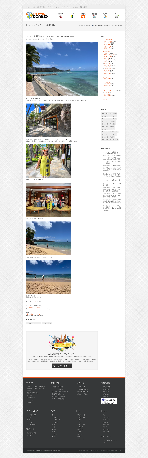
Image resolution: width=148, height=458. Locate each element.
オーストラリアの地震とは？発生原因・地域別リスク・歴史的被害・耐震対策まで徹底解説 (112, 189)
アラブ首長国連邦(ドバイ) (110, 440)
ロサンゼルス (107, 46)
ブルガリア (106, 424)
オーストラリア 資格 (108, 129)
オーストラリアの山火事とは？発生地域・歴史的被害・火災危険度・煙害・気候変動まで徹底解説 (112, 201)
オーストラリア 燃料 (108, 137)
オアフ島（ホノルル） (110, 90)
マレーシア (55, 434)
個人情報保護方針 (82, 391)
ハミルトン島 (107, 68)
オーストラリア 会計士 (108, 124)
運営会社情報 (83, 7)
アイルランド (81, 417)
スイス (79, 432)
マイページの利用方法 (58, 399)
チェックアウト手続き (58, 396)
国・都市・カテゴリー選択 (60, 391)
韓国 (53, 415)
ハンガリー (106, 417)
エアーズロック (108, 56)
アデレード (107, 53)
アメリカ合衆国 (107, 39)
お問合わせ (106, 394)
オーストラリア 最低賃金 (109, 118)
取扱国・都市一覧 (32, 393)
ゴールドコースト (109, 60)
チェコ (79, 436)
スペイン (80, 434)
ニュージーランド (32, 424)
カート (29, 402)
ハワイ (54, 39)
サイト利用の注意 (82, 389)
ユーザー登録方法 (57, 389)
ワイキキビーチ (46, 323)
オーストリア (81, 424)
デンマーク (80, 439)
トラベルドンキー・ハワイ (33, 314)
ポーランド (106, 429)
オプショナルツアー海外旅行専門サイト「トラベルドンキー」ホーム (44, 7)
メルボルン (107, 72)
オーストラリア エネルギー (110, 139)
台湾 (53, 424)
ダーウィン (107, 63)
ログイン (29, 395)
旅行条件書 (106, 389)
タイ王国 (54, 422)
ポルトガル (106, 432)
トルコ (105, 442)
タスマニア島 (107, 65)
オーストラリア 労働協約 (109, 113)
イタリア (80, 422)
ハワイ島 (106, 92)
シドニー (106, 61)
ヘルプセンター (82, 387)
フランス (105, 422)
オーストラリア (107, 51)
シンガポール (106, 82)
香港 (53, 432)
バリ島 (54, 429)
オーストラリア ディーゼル (110, 132)
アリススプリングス (109, 55)
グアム (29, 419)
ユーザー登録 (31, 397)
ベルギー (105, 427)
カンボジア (55, 417)
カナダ (105, 77)
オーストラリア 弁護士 (108, 121)
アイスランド (81, 415)
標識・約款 (106, 391)
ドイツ (105, 415)
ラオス (54, 436)
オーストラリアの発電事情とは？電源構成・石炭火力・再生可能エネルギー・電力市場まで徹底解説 (112, 175)
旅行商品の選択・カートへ (60, 394)
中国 (53, 427)
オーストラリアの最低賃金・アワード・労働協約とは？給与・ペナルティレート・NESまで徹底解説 (112, 153)
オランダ (80, 427)
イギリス (80, 419)
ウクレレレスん (30, 323)
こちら (34, 301)
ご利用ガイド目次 (57, 387)
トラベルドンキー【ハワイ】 (34, 307)
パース (106, 67)
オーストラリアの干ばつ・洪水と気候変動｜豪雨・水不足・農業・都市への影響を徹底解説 (112, 195)
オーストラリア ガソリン (109, 134)
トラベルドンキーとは (72, 7)
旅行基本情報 (107, 48)
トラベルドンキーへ (63, 366)
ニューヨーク (107, 43)
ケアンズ (106, 58)
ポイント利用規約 (82, 394)
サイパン (29, 422)
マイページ (30, 400)
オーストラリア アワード (109, 116)
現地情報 (105, 396)
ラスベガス (107, 44)
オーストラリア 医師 (108, 126)
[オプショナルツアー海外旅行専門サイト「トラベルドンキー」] (37, 15)
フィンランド (106, 419)
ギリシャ (80, 429)
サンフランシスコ (109, 41)
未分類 (105, 99)
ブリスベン (107, 70)
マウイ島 (106, 94)
